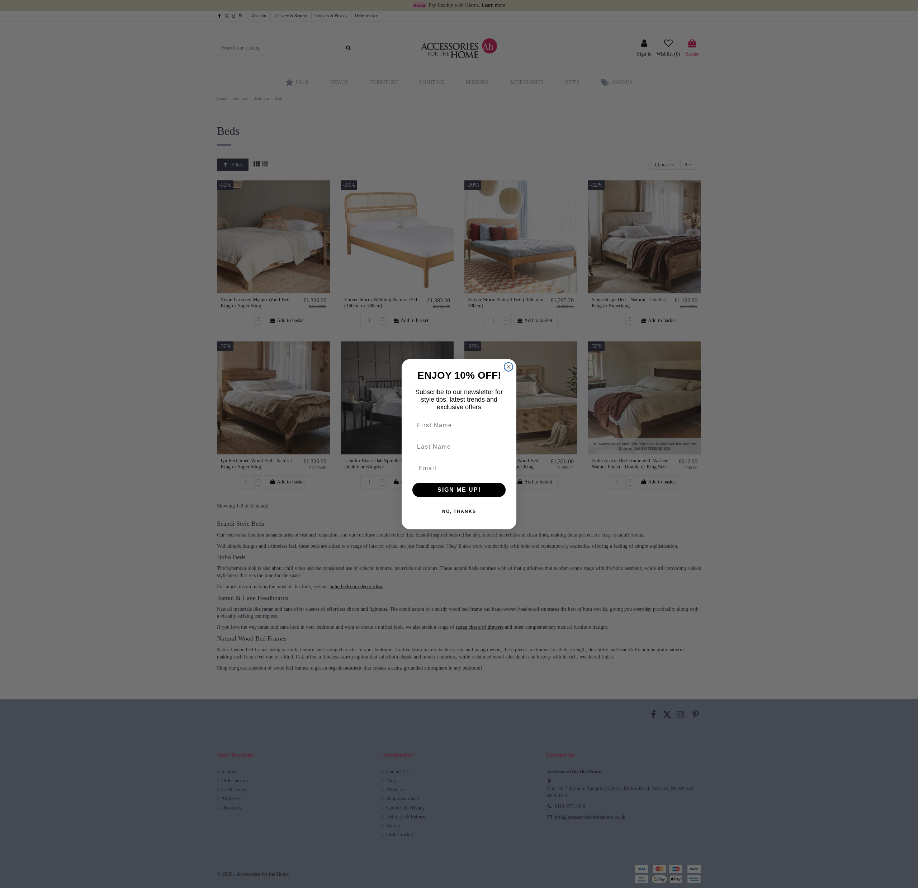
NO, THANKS (459, 511)
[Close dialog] (508, 367)
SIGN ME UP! (459, 490)
